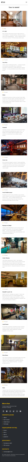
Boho (3, 387)
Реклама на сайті (8, 443)
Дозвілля (6, 436)
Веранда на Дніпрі (6, 225)
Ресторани (6, 59)
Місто (5, 432)
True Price (4, 62)
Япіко (3, 95)
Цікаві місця (7, 421)
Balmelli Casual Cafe (7, 291)
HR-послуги (6, 445)
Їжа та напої (6, 419)
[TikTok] (13, 411)
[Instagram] (10, 411)
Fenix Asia (4, 160)
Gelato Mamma (6, 258)
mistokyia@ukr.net (8, 451)
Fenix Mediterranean (7, 192)
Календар (6, 424)
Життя (5, 434)
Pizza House (5, 355)
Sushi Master (5, 324)
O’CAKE (4, 31)
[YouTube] (20, 411)
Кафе (5, 28)
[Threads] (17, 411)
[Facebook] (3, 411)
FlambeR (4, 127)
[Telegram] (7, 411)
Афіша (5, 417)
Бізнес (5, 430)
